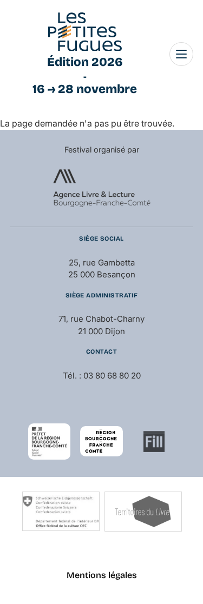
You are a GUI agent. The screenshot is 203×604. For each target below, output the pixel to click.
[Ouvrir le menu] (181, 54)
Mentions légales (102, 575)
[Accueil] (85, 31)
